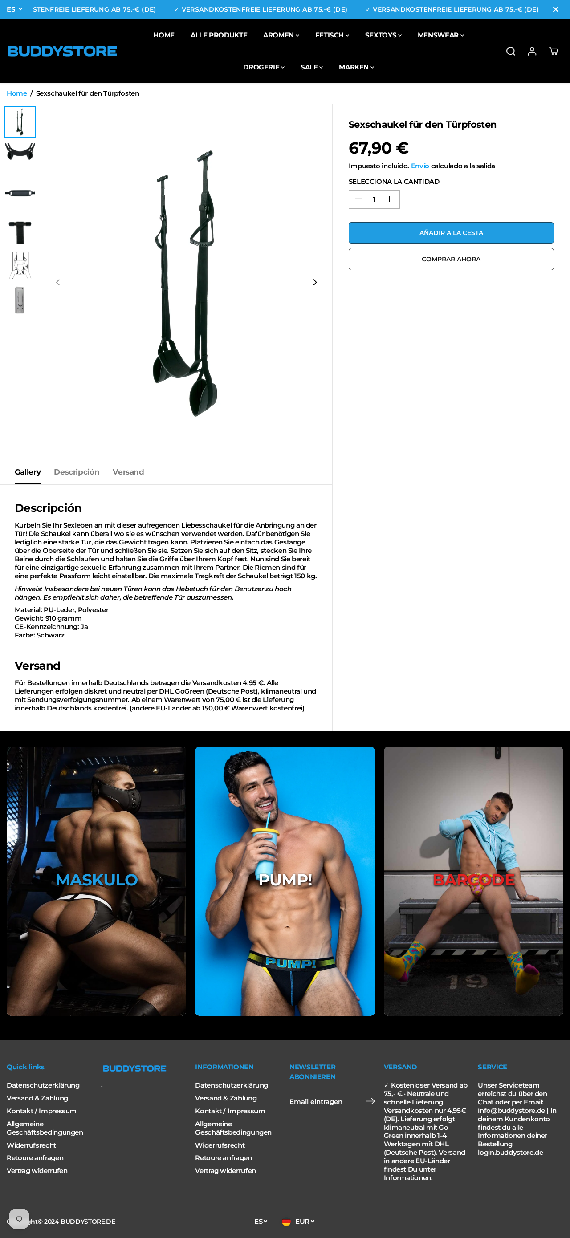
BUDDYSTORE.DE (88, 1221)
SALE (310, 67)
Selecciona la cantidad (394, 181)
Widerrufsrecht (31, 1145)
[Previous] (58, 282)
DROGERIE (262, 67)
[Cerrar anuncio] (555, 9)
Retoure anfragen (35, 1158)
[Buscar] (511, 51)
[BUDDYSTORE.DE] (62, 51)
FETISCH (330, 35)
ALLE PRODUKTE (219, 35)
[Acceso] (532, 51)
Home (17, 93)
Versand (128, 471)
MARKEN (354, 67)
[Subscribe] (370, 1102)
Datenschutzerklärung (43, 1085)
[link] (144, 1068)
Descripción (76, 471)
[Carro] (553, 51)
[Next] (314, 282)
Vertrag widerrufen (37, 1171)
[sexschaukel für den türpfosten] (186, 282)
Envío (420, 166)
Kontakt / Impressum (42, 1111)
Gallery (28, 471)
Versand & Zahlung (37, 1098)
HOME (164, 35)
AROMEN (279, 35)
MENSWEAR (439, 35)
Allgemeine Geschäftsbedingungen (45, 1128)
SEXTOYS (381, 35)
